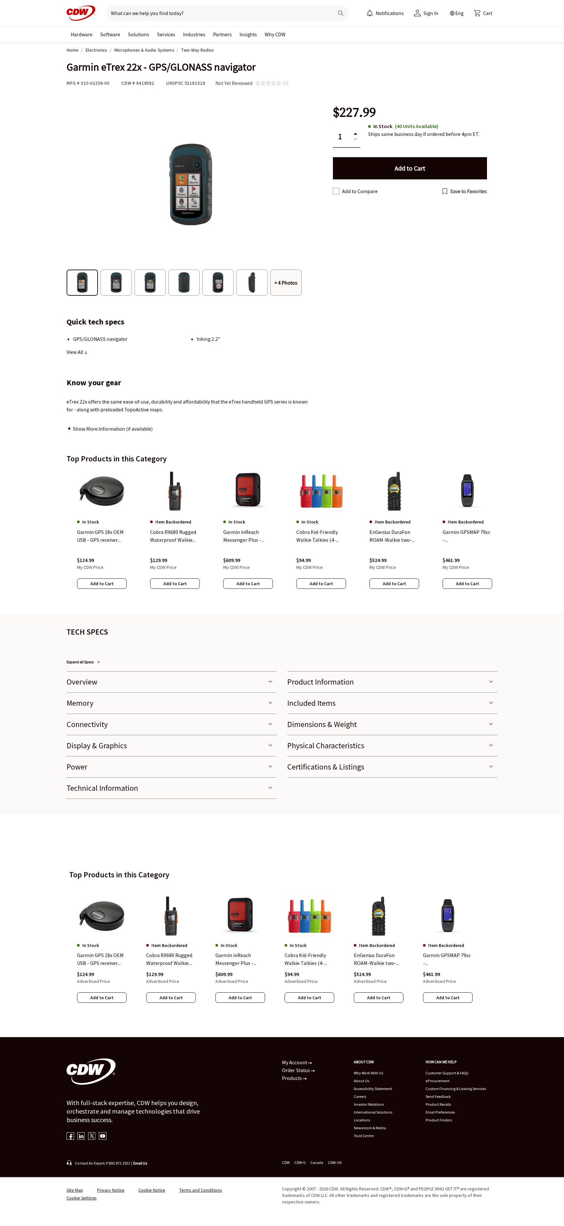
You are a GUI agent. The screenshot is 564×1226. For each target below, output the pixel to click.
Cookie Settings (82, 1198)
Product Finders (439, 1120)
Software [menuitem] (110, 34)
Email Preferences (440, 1112)
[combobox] (217, 13)
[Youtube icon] (102, 1136)
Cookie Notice (151, 1190)
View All (75, 352)
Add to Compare (360, 191)
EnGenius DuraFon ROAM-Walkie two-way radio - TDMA (375, 959)
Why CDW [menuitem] (275, 34)
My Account (295, 1062)
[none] (81, 34)
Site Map (75, 1190)
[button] (483, 13)
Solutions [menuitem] (138, 34)
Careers (360, 1096)
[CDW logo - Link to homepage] (81, 13)
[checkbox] (336, 191)
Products (292, 1078)
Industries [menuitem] (194, 34)
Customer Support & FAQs (447, 1072)
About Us (361, 1080)
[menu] (385, 13)
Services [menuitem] (166, 34)
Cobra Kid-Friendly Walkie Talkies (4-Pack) (305, 959)
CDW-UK (335, 1162)
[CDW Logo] (81, 13)
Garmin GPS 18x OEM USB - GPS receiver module (100, 959)
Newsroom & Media (370, 1127)
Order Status (296, 1070)
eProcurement (437, 1080)
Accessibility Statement (373, 1088)
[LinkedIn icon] (81, 1136)
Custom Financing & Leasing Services (456, 1088)
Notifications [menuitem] (390, 13)
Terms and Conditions (200, 1190)
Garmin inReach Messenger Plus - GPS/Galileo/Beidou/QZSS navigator (238, 959)
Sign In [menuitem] (430, 13)
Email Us (140, 1163)
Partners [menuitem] (222, 34)
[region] (282, 535)
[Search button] (341, 13)
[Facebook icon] (70, 1136)
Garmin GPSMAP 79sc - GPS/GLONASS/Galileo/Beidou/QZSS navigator (447, 959)
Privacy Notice (110, 1190)
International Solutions (373, 1112)
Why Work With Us (368, 1072)
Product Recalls (438, 1104)
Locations (362, 1120)
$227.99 (354, 112)
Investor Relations (369, 1104)
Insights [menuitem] (248, 34)
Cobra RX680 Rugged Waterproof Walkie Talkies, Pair (169, 959)
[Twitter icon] (92, 1136)
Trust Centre (364, 1135)
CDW (286, 1162)
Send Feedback (438, 1096)
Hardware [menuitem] (81, 34)
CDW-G (300, 1162)
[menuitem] (370, 13)
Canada (316, 1162)
